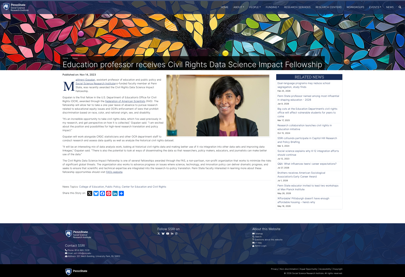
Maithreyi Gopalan (85, 79)
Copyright (338, 269)
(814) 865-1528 (82, 250)
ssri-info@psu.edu (82, 253)
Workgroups (355, 7)
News (390, 7)
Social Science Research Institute (95, 83)
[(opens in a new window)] (164, 234)
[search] (400, 7)
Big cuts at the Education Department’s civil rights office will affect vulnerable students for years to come (307, 112)
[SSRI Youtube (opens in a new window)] (168, 234)
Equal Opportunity (308, 269)
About (238, 7)
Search (258, 236)
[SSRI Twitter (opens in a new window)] (159, 234)
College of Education (91, 186)
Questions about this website (268, 239)
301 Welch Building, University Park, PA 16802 (98, 256)
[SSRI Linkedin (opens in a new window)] (173, 234)
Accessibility (325, 269)
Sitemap (259, 233)
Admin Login (260, 246)
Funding (271, 7)
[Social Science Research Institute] (16, 7)
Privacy (274, 269)
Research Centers (329, 7)
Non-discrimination (289, 269)
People (254, 7)
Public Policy (112, 186)
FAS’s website (114, 172)
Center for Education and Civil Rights (144, 186)
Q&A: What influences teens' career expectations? (306, 163)
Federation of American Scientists (125, 101)
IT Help (258, 243)
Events (374, 7)
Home (224, 7)
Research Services (297, 7)
